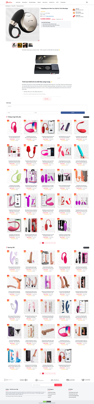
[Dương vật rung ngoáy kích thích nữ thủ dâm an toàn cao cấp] (48, 282)
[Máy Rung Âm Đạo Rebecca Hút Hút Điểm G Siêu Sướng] (31, 307)
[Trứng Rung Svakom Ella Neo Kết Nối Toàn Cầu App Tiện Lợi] (48, 127)
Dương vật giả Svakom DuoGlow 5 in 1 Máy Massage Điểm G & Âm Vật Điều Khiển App (14, 268)
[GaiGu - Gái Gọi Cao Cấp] (9, 2)
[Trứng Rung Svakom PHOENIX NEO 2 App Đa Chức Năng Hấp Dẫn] (64, 201)
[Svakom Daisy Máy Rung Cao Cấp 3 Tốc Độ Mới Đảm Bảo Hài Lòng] (81, 151)
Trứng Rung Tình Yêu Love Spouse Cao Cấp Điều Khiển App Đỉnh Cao (31, 137)
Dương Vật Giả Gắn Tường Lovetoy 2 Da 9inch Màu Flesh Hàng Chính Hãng (48, 268)
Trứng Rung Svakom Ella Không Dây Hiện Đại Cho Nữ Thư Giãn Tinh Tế (14, 162)
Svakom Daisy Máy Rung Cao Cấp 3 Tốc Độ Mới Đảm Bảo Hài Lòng (81, 162)
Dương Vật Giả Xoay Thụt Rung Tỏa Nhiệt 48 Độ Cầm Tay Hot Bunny (81, 292)
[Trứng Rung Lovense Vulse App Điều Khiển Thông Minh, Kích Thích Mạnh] (81, 127)
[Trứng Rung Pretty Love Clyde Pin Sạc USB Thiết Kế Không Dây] (64, 151)
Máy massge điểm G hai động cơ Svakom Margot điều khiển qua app (14, 317)
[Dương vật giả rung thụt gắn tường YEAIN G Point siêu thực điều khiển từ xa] (31, 257)
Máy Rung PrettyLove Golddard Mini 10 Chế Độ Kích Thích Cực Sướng (31, 211)
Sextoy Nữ (11, 247)
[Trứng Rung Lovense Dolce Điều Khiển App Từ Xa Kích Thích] (48, 201)
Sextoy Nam (24, 2)
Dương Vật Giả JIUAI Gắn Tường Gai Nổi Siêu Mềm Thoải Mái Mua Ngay (48, 341)
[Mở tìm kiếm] (87, 2)
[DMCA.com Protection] (47, 401)
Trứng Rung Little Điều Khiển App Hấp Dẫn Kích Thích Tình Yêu (14, 235)
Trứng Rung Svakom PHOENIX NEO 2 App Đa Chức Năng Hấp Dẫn (64, 211)
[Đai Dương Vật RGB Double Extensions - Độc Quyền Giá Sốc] (14, 331)
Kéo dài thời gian (32, 2)
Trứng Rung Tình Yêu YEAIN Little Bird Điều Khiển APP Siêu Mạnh (14, 186)
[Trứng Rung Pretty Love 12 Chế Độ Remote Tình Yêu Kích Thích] (81, 201)
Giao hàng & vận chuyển (73, 392)
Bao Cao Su (45, 2)
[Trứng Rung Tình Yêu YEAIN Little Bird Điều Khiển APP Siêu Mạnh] (14, 176)
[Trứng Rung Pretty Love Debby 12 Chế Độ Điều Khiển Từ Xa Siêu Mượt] (48, 176)
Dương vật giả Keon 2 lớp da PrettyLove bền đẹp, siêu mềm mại (31, 341)
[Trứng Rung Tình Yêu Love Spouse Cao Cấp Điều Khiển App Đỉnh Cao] (31, 127)
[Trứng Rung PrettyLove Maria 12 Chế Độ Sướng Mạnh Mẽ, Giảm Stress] (31, 176)
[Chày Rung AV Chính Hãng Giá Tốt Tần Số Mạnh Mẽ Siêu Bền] (48, 307)
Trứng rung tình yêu (50, 16)
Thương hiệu (62, 2)
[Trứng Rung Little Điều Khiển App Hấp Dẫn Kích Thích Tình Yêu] (14, 225)
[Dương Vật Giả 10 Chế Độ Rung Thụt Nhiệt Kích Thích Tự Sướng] (31, 356)
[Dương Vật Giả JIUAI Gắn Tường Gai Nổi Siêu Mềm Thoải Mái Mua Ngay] (48, 331)
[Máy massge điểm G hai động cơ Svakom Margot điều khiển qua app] (14, 307)
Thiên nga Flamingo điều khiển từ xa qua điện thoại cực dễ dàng (14, 137)
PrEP (57, 2)
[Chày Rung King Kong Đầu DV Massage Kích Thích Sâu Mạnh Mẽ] (81, 257)
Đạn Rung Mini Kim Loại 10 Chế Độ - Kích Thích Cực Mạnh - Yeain (64, 137)
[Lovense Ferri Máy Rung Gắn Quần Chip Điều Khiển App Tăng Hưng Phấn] (81, 307)
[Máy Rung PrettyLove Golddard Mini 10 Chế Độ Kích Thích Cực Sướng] (31, 201)
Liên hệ (49, 397)
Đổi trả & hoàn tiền (72, 397)
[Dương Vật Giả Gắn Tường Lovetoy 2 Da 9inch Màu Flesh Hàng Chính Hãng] (48, 257)
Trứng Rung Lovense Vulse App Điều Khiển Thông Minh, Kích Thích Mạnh (81, 137)
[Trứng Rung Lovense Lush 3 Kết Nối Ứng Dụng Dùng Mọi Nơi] (48, 151)
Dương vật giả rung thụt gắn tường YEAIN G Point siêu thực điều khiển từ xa (31, 268)
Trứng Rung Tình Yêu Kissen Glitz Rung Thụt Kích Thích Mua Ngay (81, 186)
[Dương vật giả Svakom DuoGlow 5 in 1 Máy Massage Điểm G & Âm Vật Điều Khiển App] (14, 257)
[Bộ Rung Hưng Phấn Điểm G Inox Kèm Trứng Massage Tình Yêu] (31, 225)
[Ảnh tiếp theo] (38, 24)
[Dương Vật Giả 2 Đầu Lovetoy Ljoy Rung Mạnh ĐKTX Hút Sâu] (31, 282)
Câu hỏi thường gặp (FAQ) (74, 395)
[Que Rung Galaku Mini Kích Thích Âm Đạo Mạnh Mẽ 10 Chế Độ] (48, 356)
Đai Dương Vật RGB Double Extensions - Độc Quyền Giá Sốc (14, 341)
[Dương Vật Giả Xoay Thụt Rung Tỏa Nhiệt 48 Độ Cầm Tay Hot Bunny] (81, 282)
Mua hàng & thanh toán (73, 394)
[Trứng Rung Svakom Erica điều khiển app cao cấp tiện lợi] (14, 201)
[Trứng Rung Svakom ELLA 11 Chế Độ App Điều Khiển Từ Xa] (48, 225)
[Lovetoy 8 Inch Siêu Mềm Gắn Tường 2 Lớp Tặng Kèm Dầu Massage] (64, 282)
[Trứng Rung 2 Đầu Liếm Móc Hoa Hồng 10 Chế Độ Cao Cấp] (31, 151)
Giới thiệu (50, 395)
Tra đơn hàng (58, 384)
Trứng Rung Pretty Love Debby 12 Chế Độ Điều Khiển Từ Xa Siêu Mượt (48, 186)
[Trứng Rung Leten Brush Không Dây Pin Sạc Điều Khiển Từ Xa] (64, 225)
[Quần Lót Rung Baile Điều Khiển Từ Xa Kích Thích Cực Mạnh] (64, 176)
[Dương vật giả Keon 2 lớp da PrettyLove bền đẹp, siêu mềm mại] (31, 331)
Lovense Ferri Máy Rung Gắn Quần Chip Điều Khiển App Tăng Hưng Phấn (81, 317)
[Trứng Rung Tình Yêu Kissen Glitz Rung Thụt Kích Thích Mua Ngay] (81, 176)
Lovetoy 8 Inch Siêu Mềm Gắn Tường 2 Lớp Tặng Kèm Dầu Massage (64, 292)
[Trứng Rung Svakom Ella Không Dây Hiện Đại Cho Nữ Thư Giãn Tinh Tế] (14, 151)
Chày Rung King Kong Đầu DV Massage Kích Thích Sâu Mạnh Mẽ (81, 268)
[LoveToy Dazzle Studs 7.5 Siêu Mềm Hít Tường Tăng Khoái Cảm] (14, 356)
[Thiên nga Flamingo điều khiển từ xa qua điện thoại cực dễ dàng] (14, 127)
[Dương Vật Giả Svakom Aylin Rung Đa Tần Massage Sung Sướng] (64, 307)
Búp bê (39, 2)
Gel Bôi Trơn (51, 2)
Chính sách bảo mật (52, 394)
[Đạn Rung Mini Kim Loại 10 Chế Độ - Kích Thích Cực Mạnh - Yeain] (64, 127)
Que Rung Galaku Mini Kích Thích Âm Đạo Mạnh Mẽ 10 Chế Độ (48, 366)
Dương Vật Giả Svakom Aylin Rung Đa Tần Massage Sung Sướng (64, 317)
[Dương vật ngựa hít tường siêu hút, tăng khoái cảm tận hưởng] (14, 282)
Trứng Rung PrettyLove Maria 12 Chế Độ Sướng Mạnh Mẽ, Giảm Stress (31, 186)
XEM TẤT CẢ (86, 247)
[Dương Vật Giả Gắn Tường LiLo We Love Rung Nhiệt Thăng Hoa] (81, 331)
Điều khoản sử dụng (51, 392)
